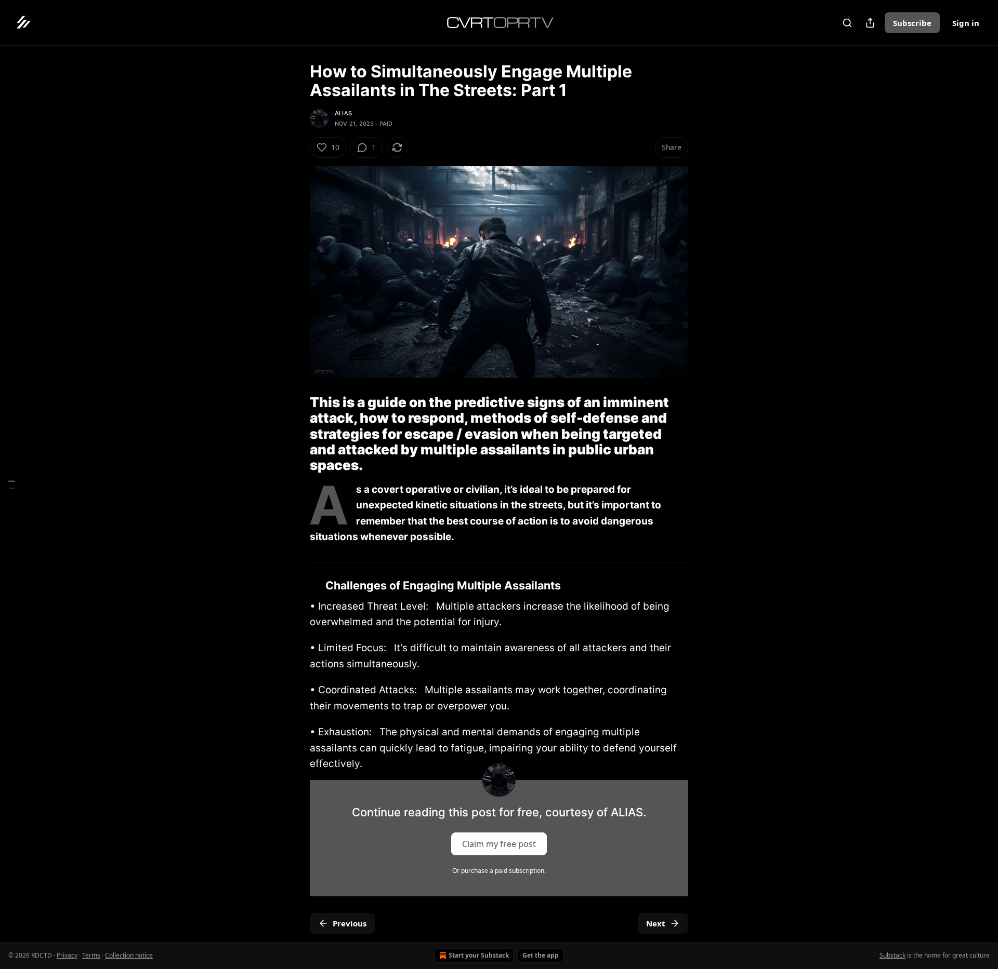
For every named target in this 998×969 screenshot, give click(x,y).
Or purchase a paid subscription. (499, 870)
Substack (892, 955)
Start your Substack (479, 955)
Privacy (67, 955)
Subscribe (912, 23)
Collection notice (129, 955)
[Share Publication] (870, 22)
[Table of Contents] (11, 485)
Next (655, 923)
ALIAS (343, 113)
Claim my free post (499, 844)
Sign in (965, 23)
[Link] (295, 434)
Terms (91, 955)
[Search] (847, 22)
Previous (349, 923)
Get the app (540, 955)
